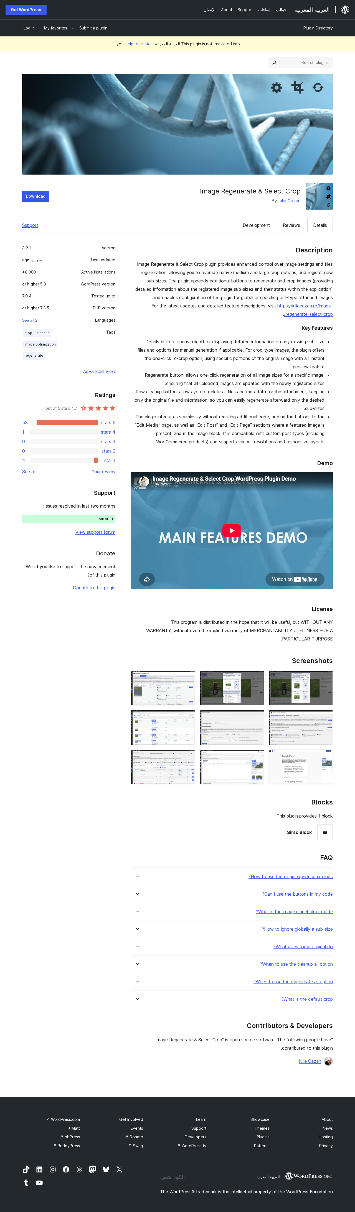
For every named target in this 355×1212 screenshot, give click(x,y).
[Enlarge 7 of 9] (325, 757)
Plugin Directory (318, 28)
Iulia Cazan (289, 200)
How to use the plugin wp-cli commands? (290, 876)
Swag (135, 1145)
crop (28, 333)
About (327, 1119)
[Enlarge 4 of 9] (325, 717)
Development (256, 225)
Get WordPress (26, 9)
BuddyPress (66, 1145)
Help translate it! (134, 43)
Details (320, 225)
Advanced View (99, 371)
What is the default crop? (307, 999)
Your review (103, 471)
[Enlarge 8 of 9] (256, 757)
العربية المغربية (268, 1176)
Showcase (260, 1119)
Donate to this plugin (94, 587)
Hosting (326, 1136)
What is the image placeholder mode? (294, 911)
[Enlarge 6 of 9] (188, 717)
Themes (262, 1128)
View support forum (95, 532)
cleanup (43, 333)
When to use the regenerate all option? (293, 981)
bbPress (70, 1136)
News (328, 1128)
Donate (134, 1136)
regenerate (33, 355)
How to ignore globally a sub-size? (297, 929)
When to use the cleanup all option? (296, 964)
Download (35, 196)
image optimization (40, 344)
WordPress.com (63, 1119)
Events (137, 1128)
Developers (195, 1136)
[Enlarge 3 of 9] (188, 678)
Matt (73, 1128)
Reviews (291, 225)
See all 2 (29, 320)
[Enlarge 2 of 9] (256, 678)
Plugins (263, 1136)
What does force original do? (303, 946)
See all (29, 471)
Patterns (262, 1145)
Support (30, 225)
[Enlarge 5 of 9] (256, 717)
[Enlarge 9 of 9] (188, 757)
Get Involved (131, 1119)
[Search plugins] (274, 62)
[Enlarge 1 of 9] (325, 678)
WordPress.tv (191, 1145)
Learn (201, 1119)
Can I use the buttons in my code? (297, 894)
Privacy (326, 1145)
